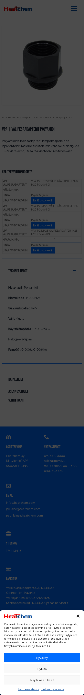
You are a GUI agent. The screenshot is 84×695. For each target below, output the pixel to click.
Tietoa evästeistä (28, 689)
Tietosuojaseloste (52, 689)
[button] (78, 616)
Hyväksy (42, 658)
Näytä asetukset (42, 680)
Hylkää (42, 669)
